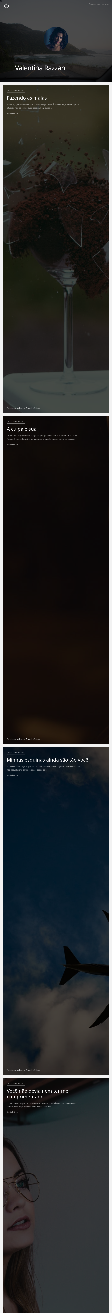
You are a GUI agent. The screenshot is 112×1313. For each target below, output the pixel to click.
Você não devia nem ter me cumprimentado (37, 1094)
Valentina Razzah (24, 408)
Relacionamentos (16, 90)
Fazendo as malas (27, 98)
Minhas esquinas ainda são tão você (47, 760)
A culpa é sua (22, 429)
